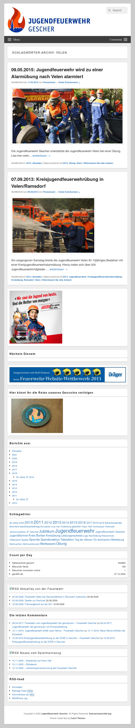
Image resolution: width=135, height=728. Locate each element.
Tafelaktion (67, 539)
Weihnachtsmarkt (31, 543)
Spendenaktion (50, 539)
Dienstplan (45, 526)
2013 (28, 276)
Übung (72, 163)
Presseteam (49, 82)
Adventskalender (113, 522)
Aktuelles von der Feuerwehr (41, 589)
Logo (85, 535)
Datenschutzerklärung (100, 713)
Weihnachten (15, 543)
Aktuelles (37, 163)
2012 (14, 492)
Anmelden (17, 687)
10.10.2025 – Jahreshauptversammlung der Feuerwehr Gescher (44, 668)
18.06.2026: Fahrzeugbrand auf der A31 (32, 604)
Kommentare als (23, 694)
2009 (21, 522)
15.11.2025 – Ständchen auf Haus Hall (31, 660)
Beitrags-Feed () (22, 690)
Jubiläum (46, 531)
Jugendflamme (18, 535)
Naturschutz (108, 535)
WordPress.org (19, 698)
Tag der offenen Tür (86, 539)
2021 (14, 454)
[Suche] (109, 10)
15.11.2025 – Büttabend (24, 664)
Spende (34, 539)
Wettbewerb (48, 544)
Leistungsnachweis (71, 535)
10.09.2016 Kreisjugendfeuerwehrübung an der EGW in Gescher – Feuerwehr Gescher (55, 638)
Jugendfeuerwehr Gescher (110, 531)
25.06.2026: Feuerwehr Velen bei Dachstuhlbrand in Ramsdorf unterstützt (49, 596)
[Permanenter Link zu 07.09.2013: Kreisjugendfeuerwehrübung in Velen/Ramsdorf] (53, 256)
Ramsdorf (29, 279)
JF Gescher (32, 531)
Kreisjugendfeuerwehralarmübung (105, 276)
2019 (14, 462)
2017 (14, 469)
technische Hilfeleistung (111, 539)
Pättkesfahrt (15, 539)
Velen (79, 163)
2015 (28, 163)
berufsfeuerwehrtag (30, 526)
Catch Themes (78, 718)
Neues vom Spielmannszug (40, 653)
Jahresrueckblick (17, 531)
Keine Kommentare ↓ (69, 82)
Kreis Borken (37, 535)
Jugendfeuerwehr (77, 276)
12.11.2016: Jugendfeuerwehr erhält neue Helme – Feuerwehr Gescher (48, 630)
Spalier (24, 539)
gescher (76, 526)
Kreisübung (17, 279)
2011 (14, 495)
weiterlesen (41, 156)
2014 (14, 484)
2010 (14, 503)
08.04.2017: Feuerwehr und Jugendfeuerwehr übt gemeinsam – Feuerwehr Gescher (54, 623)
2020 (14, 458)
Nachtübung (95, 535)
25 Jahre (13, 522)
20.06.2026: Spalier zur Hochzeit (28, 600)
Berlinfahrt (14, 526)
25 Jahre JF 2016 (25, 477)
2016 (14, 473)
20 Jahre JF (22, 499)
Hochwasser (99, 526)
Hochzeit (109, 526)
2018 (14, 465)
